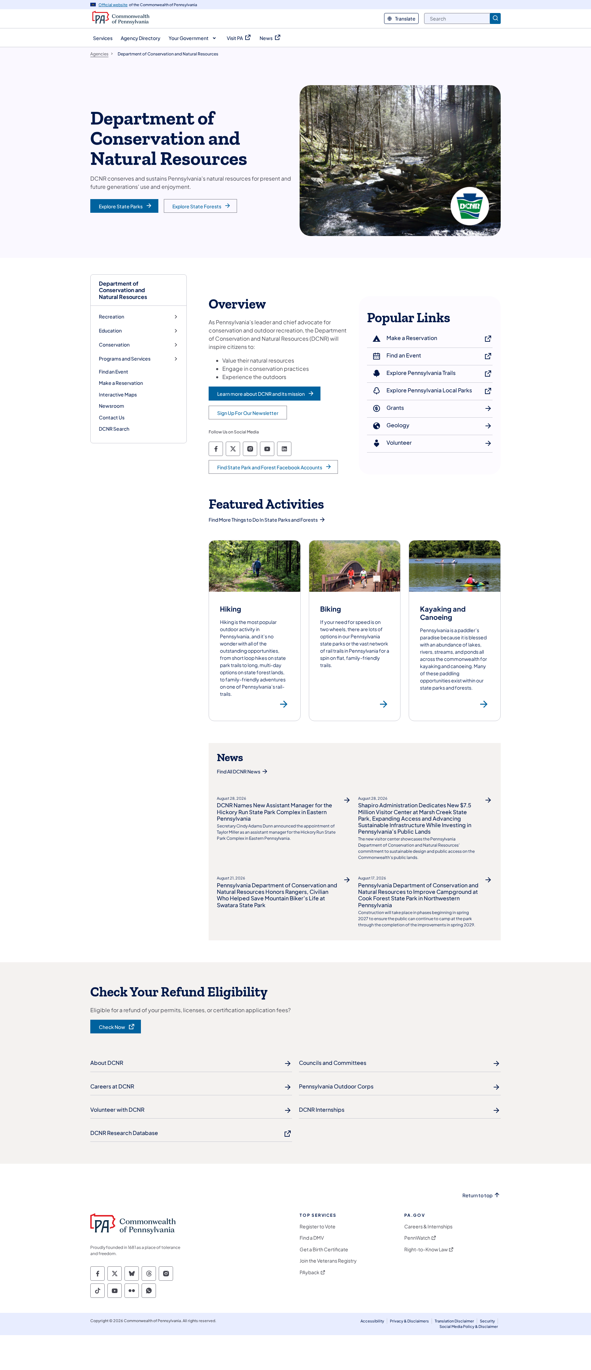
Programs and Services (124, 359)
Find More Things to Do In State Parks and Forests (263, 520)
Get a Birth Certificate (324, 1249)
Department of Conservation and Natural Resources (123, 290)
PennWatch (417, 1238)
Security (487, 1321)
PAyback (309, 1272)
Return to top (477, 1195)
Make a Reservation (121, 383)
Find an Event (113, 371)
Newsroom (111, 406)
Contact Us (111, 417)
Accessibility (372, 1321)
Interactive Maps (118, 394)
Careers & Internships (428, 1226)
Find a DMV (312, 1238)
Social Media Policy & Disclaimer (468, 1326)
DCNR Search (114, 429)
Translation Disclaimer (454, 1321)
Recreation (111, 316)
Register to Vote (318, 1226)
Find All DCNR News (238, 771)
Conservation (114, 345)
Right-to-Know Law (426, 1249)
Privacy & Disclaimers (409, 1321)
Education (110, 331)
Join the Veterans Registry (328, 1261)
